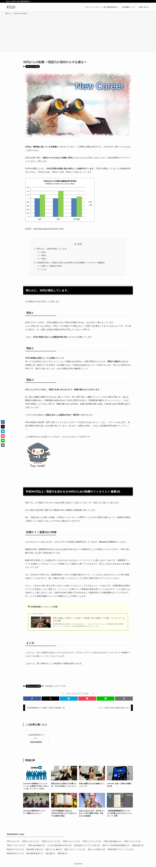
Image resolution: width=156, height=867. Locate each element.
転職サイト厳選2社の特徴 (51, 266)
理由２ (44, 255)
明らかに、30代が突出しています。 (53, 249)
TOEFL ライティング (51, 841)
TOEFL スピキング (30, 841)
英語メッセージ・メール (74, 849)
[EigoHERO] (11, 7)
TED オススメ (13, 841)
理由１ (44, 252)
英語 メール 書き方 (96, 849)
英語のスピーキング (15, 849)
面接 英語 (62, 853)
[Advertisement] (78, 33)
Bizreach (103, 542)
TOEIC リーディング (16, 845)
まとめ (44, 269)
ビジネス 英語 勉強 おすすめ (59, 845)
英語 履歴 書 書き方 (34, 853)
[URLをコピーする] (124, 698)
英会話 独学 (138, 845)
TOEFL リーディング (92, 841)
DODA (111, 542)
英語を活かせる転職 (33, 66)
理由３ (44, 259)
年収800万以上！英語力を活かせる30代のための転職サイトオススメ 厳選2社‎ (71, 263)
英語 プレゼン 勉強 (54, 849)
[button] (32, 698)
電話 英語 (50, 853)
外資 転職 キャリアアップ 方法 (55, 686)
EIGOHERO (36, 742)
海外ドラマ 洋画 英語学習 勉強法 (115, 845)
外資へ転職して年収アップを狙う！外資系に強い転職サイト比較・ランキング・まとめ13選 (89, 619)
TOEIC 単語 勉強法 (36, 845)
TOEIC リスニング (132, 841)
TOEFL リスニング (71, 841)
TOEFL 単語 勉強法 (112, 841)
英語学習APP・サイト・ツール (120, 849)
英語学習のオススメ (15, 853)
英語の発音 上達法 (34, 849)
